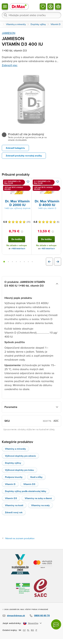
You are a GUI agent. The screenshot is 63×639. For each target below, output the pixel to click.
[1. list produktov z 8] (4, 261)
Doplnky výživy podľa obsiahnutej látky (25, 491)
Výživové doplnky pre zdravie (20, 455)
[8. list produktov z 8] (32, 262)
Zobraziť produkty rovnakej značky (24, 155)
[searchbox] (31, 15)
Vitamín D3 (29, 484)
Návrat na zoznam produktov (19, 538)
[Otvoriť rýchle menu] (5, 6)
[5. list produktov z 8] (20, 262)
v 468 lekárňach (18, 248)
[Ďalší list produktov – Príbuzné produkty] (57, 262)
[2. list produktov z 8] (8, 262)
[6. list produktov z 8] (24, 262)
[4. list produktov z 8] (16, 262)
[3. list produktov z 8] (12, 262)
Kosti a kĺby (36, 477)
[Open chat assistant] (56, 624)
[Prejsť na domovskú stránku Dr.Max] (19, 6)
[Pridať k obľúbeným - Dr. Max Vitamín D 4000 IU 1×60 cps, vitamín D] (57, 182)
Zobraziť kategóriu (15, 148)
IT (36, 630)
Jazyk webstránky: (11, 623)
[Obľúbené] (43, 6)
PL (28, 630)
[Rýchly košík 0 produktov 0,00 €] (58, 6)
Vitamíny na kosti (14, 505)
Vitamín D (10, 484)
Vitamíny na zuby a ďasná (38, 498)
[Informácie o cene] (22, 231)
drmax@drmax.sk (16, 615)
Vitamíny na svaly (40, 505)
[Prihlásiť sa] (50, 6)
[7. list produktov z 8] (28, 262)
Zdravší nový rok (13, 512)
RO (32, 630)
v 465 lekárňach (47, 248)
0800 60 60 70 (42, 615)
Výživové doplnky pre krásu (19, 470)
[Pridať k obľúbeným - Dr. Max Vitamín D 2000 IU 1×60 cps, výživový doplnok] (28, 182)
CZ (24, 630)
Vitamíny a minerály (15, 448)
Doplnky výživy (13, 463)
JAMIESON (8, 33)
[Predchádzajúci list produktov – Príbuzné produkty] (49, 262)
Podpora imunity (13, 477)
